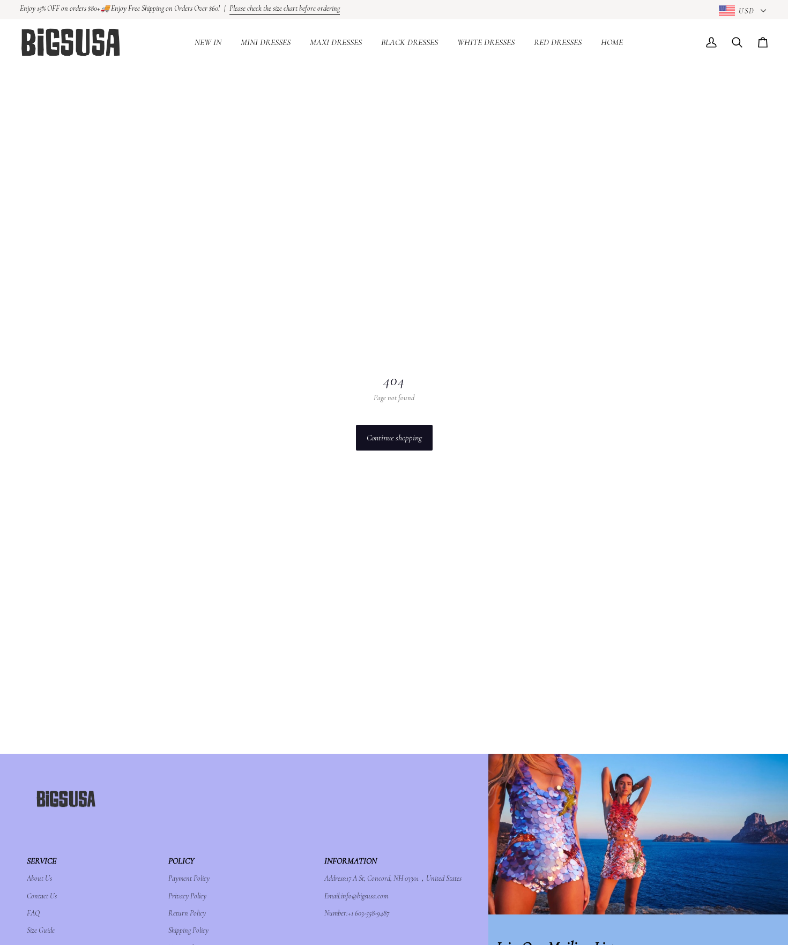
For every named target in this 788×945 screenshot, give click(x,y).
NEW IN (208, 42)
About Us (39, 878)
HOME (612, 42)
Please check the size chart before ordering (284, 8)
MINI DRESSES (266, 42)
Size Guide (41, 930)
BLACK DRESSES (409, 42)
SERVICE (41, 861)
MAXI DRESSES (336, 42)
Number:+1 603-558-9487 (356, 913)
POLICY (181, 861)
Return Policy (187, 913)
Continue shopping (394, 437)
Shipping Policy (188, 930)
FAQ (33, 913)
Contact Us (42, 896)
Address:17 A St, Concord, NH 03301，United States (393, 878)
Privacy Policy (187, 896)
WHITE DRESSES (486, 42)
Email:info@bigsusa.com (356, 896)
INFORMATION (350, 861)
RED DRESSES (558, 42)
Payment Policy (189, 878)
